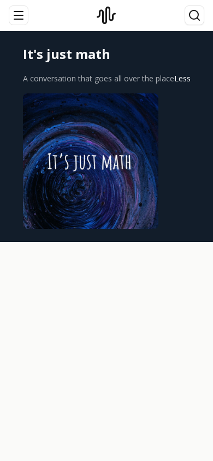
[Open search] (194, 15)
